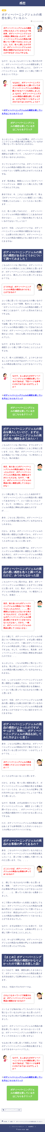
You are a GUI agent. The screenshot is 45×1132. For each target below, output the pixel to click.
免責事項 (30, 1126)
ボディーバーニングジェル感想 (12, 1110)
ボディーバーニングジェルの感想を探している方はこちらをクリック (22, 126)
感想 (22, 3)
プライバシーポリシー (18, 1126)
